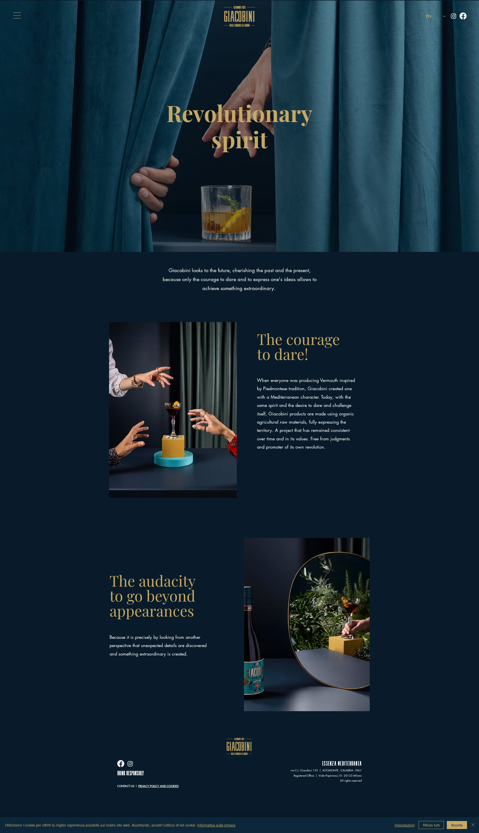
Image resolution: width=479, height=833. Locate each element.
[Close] (473, 825)
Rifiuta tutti (431, 825)
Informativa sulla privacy (216, 825)
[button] (16, 15)
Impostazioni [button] (405, 825)
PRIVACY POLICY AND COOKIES (158, 786)
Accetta (457, 825)
